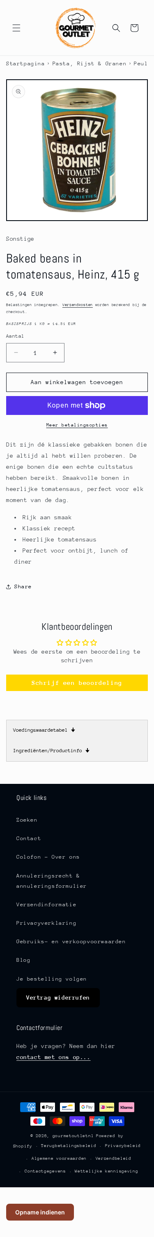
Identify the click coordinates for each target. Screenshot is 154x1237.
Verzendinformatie (46, 904)
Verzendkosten (77, 304)
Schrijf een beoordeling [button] (77, 682)
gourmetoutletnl (73, 1135)
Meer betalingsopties (77, 425)
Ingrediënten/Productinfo (51, 750)
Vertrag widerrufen (58, 997)
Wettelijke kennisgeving (106, 1171)
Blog (23, 960)
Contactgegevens (45, 1171)
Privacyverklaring (46, 923)
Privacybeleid (123, 1145)
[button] (16, 28)
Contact (28, 838)
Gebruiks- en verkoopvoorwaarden (71, 941)
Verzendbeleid (113, 1158)
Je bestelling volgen (51, 979)
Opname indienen (40, 1212)
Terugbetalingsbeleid (68, 1145)
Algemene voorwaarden (59, 1158)
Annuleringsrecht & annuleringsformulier (51, 881)
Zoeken (27, 820)
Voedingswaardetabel (44, 730)
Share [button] (23, 586)
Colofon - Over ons (48, 857)
